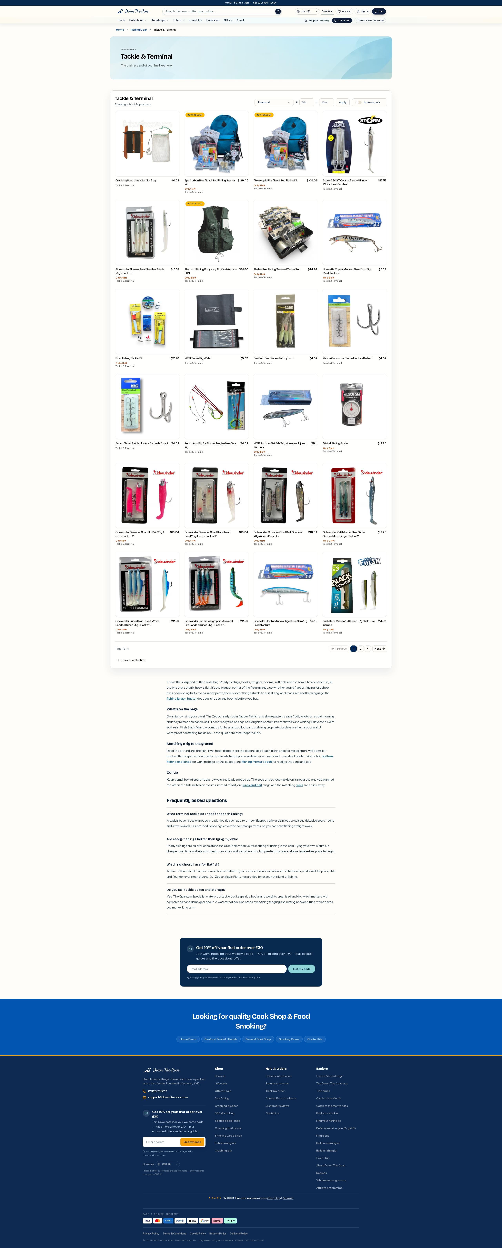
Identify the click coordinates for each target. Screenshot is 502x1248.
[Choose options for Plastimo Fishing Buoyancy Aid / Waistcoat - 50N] (244, 260)
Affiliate (228, 20)
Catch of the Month (328, 1098)
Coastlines (212, 20)
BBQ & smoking (225, 1113)
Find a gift (322, 1135)
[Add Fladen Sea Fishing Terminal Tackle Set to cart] (313, 260)
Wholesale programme (331, 1180)
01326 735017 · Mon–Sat (370, 20)
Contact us (272, 1113)
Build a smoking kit (328, 1143)
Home (121, 20)
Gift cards (221, 1083)
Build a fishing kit (326, 1150)
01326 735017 (157, 1091)
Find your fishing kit (328, 1120)
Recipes (321, 1173)
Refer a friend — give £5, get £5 (336, 1128)
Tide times (323, 1091)
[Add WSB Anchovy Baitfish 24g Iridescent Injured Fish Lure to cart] (313, 434)
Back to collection (133, 660)
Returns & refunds (277, 1083)
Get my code (302, 969)
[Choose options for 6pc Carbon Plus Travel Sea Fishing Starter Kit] (244, 171)
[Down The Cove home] (161, 1070)
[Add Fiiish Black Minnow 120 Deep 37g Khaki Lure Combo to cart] (382, 612)
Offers (177, 20)
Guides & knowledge (329, 1076)
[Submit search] (278, 11)
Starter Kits (314, 1039)
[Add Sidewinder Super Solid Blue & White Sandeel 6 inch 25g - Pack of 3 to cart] (175, 612)
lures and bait (252, 785)
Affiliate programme (329, 1188)
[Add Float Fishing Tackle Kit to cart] (175, 349)
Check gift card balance (281, 1098)
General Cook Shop (258, 1039)
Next (378, 648)
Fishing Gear (139, 29)
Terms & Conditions (174, 1233)
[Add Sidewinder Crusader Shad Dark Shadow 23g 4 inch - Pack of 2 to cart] (313, 523)
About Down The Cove (331, 1165)
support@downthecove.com (168, 1097)
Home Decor (188, 1039)
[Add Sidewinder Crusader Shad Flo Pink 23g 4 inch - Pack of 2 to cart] (175, 523)
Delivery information (279, 1076)
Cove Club (327, 11)
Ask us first (344, 20)
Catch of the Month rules (332, 1106)
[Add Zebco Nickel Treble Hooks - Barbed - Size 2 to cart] (175, 434)
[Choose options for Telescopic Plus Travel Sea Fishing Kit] (313, 171)
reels (299, 785)
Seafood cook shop (227, 1120)
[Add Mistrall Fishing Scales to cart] (382, 434)
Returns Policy (217, 1233)
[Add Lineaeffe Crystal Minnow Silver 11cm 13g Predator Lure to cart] (382, 260)
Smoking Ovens (289, 1039)
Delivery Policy (239, 1233)
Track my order (275, 1091)
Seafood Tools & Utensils (221, 1039)
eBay (270, 1198)
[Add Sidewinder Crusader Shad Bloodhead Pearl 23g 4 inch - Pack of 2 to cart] (244, 523)
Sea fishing (222, 1098)
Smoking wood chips (228, 1135)
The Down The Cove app (332, 1083)
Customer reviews (277, 1106)
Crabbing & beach (226, 1106)
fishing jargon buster (182, 698)
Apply (342, 102)
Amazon (288, 1198)
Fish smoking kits (225, 1143)
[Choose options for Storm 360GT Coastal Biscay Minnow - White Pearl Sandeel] (382, 171)
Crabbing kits (223, 1150)
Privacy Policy (151, 1233)
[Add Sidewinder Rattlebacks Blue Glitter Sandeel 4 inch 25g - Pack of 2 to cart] (382, 523)
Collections (136, 20)
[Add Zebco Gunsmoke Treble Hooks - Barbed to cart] (382, 349)
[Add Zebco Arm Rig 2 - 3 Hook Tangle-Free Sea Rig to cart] (244, 434)
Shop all (313, 20)
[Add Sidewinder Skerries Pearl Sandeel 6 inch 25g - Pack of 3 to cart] (175, 260)
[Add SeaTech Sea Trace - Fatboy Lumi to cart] (313, 349)
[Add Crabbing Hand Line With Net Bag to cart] (175, 171)
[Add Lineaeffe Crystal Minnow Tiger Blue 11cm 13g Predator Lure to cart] (313, 612)
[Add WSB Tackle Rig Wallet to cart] (244, 349)
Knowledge (158, 20)
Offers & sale (223, 1091)
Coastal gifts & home (228, 1128)
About (240, 20)
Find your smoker (327, 1113)
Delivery (324, 20)
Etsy (277, 1198)
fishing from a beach (257, 762)
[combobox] (222, 11)
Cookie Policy (198, 1233)
